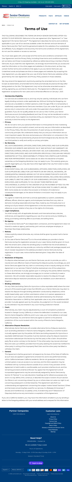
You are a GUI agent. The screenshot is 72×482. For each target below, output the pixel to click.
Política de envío (42, 475)
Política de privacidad (57, 473)
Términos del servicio (31, 475)
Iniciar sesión (48, 6)
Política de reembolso (43, 473)
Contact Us (41, 441)
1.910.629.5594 (31, 441)
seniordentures (17, 473)
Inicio (3, 25)
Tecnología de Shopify (29, 473)
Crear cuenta (57, 6)
